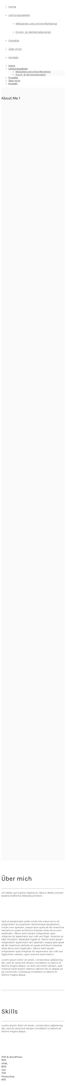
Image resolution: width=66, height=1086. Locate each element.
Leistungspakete (19, 15)
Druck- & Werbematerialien (33, 32)
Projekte (13, 40)
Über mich (15, 49)
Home (12, 6)
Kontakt (13, 57)
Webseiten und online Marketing (36, 23)
